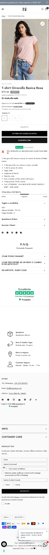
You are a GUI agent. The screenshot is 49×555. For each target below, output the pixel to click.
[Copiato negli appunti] (21, 232)
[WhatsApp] (17, 232)
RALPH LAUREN (7, 84)
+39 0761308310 (21, 383)
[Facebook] (3, 232)
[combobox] (5, 468)
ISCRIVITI (24, 491)
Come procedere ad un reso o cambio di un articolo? (22, 263)
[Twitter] (9, 399)
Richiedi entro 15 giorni (24, 345)
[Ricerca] (42, 9)
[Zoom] (42, 24)
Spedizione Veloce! (23, 335)
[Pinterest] (12, 232)
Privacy (17, 497)
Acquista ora (24, 140)
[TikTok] (32, 399)
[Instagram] (15, 399)
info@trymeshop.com (14, 388)
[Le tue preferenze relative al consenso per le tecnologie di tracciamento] (4, 551)
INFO (5, 428)
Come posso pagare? (13, 256)
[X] (7, 232)
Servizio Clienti (8, 225)
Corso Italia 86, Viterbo (17, 393)
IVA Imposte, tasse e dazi (14, 270)
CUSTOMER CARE (12, 437)
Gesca (27, 548)
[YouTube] (20, 399)
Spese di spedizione (8, 95)
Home (3, 16)
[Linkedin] (37, 399)
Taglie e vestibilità (10, 203)
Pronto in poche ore (23, 355)
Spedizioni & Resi (9, 219)
